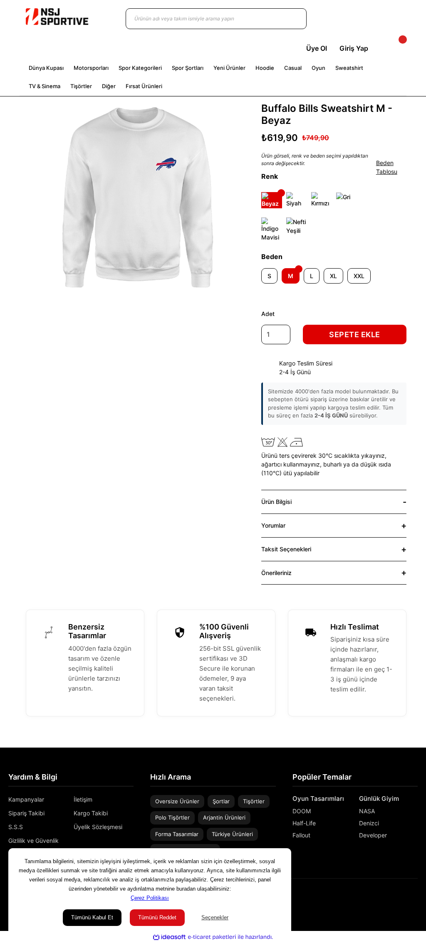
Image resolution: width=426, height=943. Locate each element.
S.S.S (15, 826)
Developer (373, 835)
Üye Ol (316, 48)
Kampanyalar (26, 799)
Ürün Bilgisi (276, 501)
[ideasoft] (169, 937)
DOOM (301, 811)
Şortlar (221, 801)
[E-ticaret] (212, 937)
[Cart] (395, 48)
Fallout (301, 835)
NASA (367, 811)
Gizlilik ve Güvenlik (33, 840)
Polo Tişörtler (172, 817)
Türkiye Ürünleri (232, 834)
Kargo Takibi (91, 813)
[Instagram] (403, 896)
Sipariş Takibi (26, 813)
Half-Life (304, 823)
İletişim (83, 799)
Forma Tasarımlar (176, 834)
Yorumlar (273, 525)
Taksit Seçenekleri (286, 549)
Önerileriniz (276, 572)
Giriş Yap (353, 48)
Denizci (369, 823)
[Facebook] (415, 896)
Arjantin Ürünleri (224, 817)
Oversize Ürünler (177, 801)
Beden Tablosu (386, 167)
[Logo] (57, 16)
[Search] (292, 18)
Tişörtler (254, 801)
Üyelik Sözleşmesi (98, 826)
